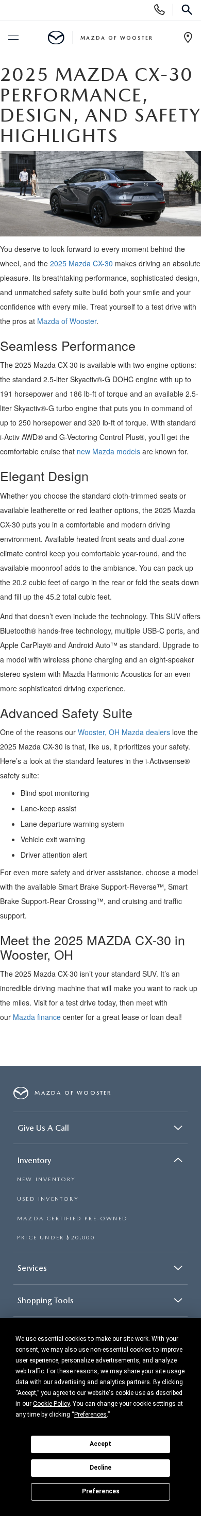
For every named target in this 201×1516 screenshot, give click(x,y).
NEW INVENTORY (46, 1179)
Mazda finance (37, 1017)
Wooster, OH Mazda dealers (124, 732)
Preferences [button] (90, 1414)
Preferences (101, 1491)
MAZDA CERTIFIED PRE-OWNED (72, 1218)
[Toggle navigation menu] (13, 38)
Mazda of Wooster (66, 321)
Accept (100, 1443)
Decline (100, 1467)
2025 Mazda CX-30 (81, 263)
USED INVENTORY (47, 1199)
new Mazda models (108, 451)
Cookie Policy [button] (51, 1403)
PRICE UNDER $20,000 (56, 1237)
